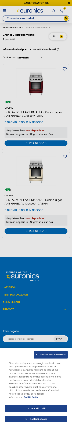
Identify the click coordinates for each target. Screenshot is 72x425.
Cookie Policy (31, 397)
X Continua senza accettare (51, 354)
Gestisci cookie (38, 419)
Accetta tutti (38, 408)
